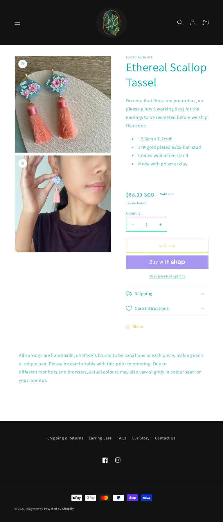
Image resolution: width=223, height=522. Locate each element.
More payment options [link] (167, 276)
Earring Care (100, 438)
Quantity (133, 213)
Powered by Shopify (59, 509)
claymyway (34, 509)
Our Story (141, 438)
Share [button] (138, 326)
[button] (17, 22)
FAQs (121, 438)
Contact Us (165, 438)
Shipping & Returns (65, 438)
